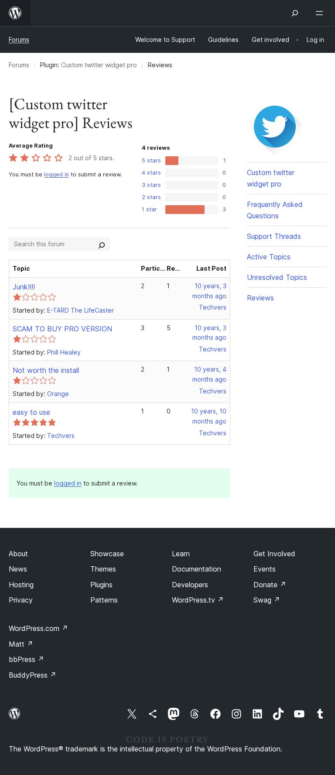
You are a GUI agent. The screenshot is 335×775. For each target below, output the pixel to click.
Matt (21, 644)
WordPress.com (38, 628)
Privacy (21, 600)
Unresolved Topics (277, 277)
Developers (190, 584)
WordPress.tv (198, 600)
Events (264, 569)
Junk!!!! (24, 286)
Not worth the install (46, 370)
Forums (19, 39)
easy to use (31, 412)
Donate (269, 584)
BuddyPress (32, 675)
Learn (181, 553)
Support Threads (274, 236)
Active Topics (269, 256)
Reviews (260, 297)
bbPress (26, 659)
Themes (103, 569)
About (18, 553)
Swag (266, 600)
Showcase (107, 553)
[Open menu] (321, 13)
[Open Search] (295, 13)
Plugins (101, 584)
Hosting (21, 584)
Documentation (196, 569)
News (18, 569)
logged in (56, 174)
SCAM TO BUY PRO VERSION (62, 328)
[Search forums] (101, 244)
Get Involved (274, 553)
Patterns (104, 600)
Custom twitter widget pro (99, 65)
